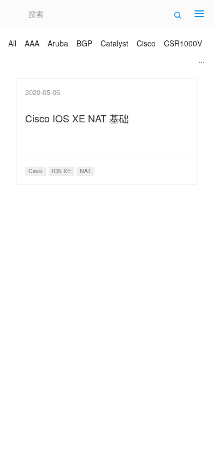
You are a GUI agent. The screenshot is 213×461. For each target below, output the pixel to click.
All (12, 43)
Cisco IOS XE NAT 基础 (77, 118)
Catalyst (114, 43)
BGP (84, 43)
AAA (32, 43)
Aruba (58, 43)
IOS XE (61, 171)
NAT (85, 171)
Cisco (146, 43)
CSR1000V (183, 43)
